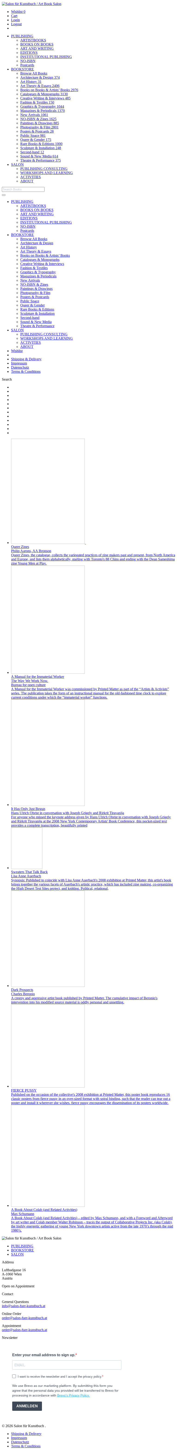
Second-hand (32, 152)
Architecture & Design (40, 77)
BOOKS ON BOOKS (36, 44)
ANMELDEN (27, 1406)
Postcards (27, 65)
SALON (17, 164)
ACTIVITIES (30, 177)
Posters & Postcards (37, 131)
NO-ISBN (27, 61)
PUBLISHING (22, 36)
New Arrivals (34, 115)
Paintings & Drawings (39, 123)
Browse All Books (33, 73)
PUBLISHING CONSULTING (44, 169)
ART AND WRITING (37, 48)
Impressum (19, 363)
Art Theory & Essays (39, 86)
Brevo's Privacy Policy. (73, 1395)
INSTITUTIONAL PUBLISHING (46, 57)
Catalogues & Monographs (44, 94)
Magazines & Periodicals (42, 111)
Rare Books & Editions (41, 144)
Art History (30, 82)
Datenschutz (20, 367)
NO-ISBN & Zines (38, 119)
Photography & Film (39, 127)
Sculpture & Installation (40, 148)
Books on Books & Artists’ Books (49, 90)
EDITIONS (29, 53)
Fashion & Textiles (37, 102)
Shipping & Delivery (26, 359)
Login (15, 20)
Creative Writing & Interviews (45, 98)
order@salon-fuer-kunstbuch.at (24, 1318)
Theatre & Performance (40, 160)
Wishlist (18, 12)
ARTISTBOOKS (33, 40)
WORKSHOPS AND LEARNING (46, 173)
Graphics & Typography (42, 106)
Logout (16, 24)
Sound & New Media (39, 156)
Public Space (33, 135)
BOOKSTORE (22, 69)
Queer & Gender (35, 140)
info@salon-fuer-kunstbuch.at (23, 1306)
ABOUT (26, 181)
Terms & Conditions (26, 371)
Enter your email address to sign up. (43, 1355)
